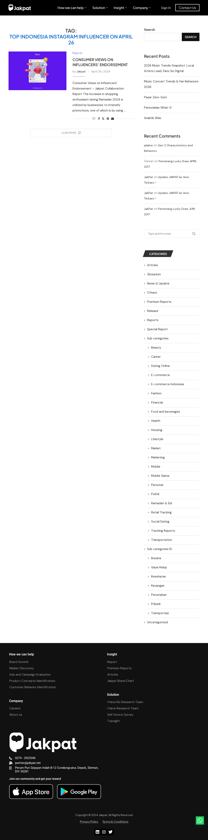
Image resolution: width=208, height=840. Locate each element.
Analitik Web (152, 118)
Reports (152, 320)
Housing (156, 430)
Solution (98, 7)
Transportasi (160, 613)
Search (149, 30)
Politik (155, 494)
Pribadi (155, 604)
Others (152, 293)
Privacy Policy (89, 821)
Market (156, 448)
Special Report (157, 329)
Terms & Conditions (115, 821)
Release (152, 311)
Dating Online (160, 366)
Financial (157, 402)
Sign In (166, 8)
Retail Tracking (161, 512)
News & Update (158, 283)
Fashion (156, 393)
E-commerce (160, 375)
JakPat (148, 177)
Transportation (161, 540)
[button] (200, 820)
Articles (152, 265)
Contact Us (187, 7)
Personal (157, 485)
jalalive (148, 145)
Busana (156, 558)
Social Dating (160, 522)
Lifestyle (157, 439)
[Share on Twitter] (103, 118)
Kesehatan (158, 576)
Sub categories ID (159, 549)
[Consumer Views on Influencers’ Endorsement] (37, 70)
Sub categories (158, 338)
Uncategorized (157, 622)
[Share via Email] (112, 118)
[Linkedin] (97, 832)
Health (155, 421)
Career (156, 357)
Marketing (158, 457)
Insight (119, 7)
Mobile (155, 467)
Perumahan (159, 595)
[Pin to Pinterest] (108, 118)
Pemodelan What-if (157, 108)
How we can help (70, 7)
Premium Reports (159, 302)
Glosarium (154, 274)
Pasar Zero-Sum (155, 97)
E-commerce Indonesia (167, 384)
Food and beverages (165, 412)
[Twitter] (110, 832)
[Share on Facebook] (99, 118)
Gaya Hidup (159, 567)
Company (140, 7)
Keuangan (158, 586)
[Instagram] (104, 832)
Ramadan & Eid (161, 503)
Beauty (156, 348)
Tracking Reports (163, 531)
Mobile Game (160, 476)
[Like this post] (93, 118)
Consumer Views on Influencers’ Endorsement (100, 62)
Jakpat (81, 71)
